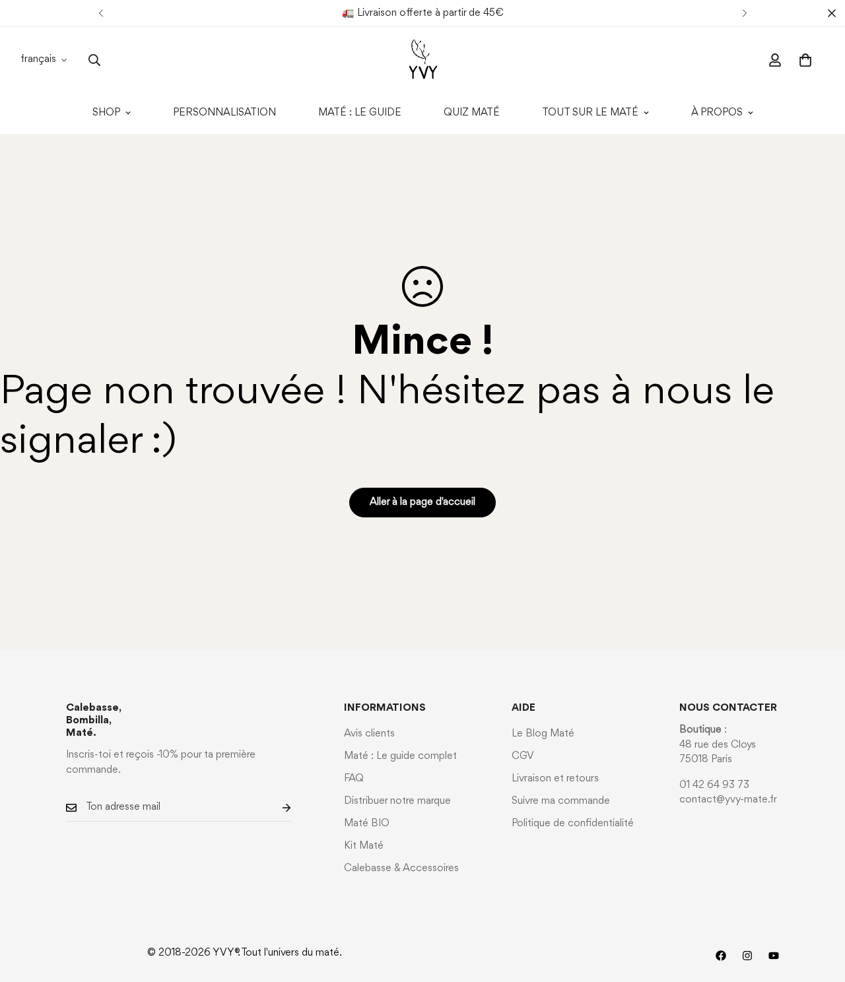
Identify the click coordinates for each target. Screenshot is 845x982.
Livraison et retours (555, 778)
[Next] (744, 13)
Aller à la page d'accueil (422, 502)
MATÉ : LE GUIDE (359, 113)
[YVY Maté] (423, 59)
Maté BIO (366, 823)
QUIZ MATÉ (472, 113)
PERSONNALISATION (224, 113)
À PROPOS (717, 113)
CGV (523, 756)
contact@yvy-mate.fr (728, 800)
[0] (805, 60)
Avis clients (369, 734)
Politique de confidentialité (573, 823)
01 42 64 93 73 (714, 785)
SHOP (106, 113)
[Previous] (101, 13)
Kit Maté (364, 846)
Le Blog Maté (543, 734)
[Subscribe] (276, 807)
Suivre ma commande (561, 801)
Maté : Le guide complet (400, 756)
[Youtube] (773, 955)
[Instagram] (747, 955)
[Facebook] (721, 955)
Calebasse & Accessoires (401, 868)
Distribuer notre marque (397, 801)
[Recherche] (94, 60)
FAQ (354, 778)
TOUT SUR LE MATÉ (590, 113)
